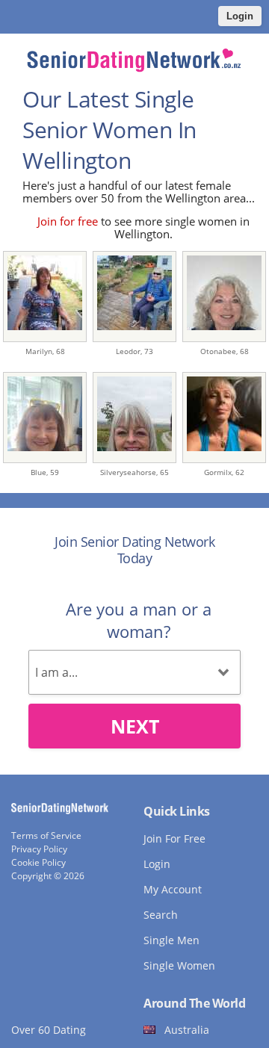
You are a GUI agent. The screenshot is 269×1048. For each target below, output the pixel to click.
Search (160, 915)
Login (239, 16)
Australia (186, 1030)
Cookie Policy (38, 862)
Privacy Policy (39, 849)
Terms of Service (46, 835)
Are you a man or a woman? (138, 620)
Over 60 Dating (48, 1030)
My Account (172, 889)
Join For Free (174, 838)
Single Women (179, 965)
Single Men (171, 940)
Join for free (67, 221)
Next (135, 726)
